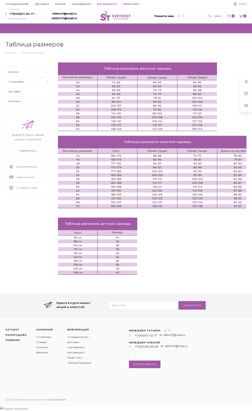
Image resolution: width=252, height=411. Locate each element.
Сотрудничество (78, 336)
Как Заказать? (76, 352)
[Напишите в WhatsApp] (179, 16)
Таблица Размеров (79, 362)
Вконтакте (132, 355)
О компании (43, 336)
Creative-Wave (56, 399)
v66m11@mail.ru (64, 13)
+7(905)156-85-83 (146, 346)
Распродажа (16, 334)
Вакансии (42, 352)
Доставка (73, 342)
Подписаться (192, 305)
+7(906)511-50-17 (21, 14)
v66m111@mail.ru (64, 18)
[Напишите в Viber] (183, 16)
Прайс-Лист (74, 357)
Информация (78, 329)
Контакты (42, 347)
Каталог (12, 329)
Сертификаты (76, 347)
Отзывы (41, 342)
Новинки (13, 340)
